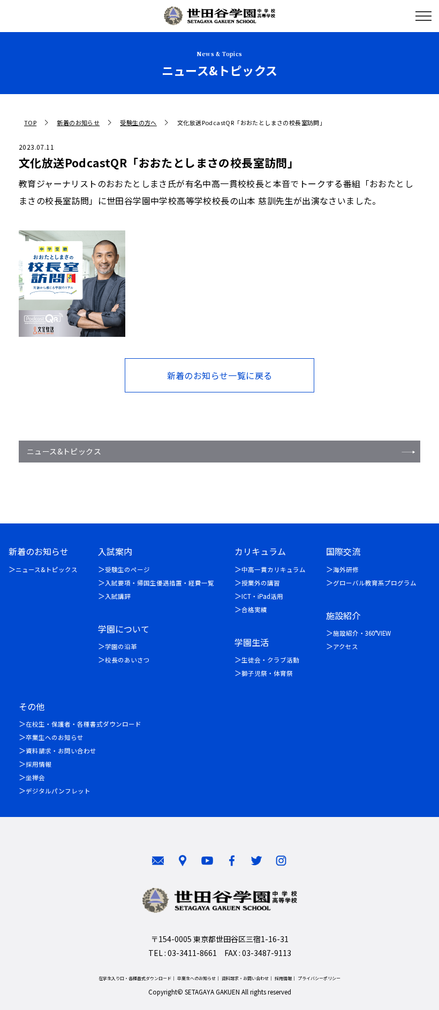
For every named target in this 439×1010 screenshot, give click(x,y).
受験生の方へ (138, 122)
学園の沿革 (121, 646)
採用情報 (38, 764)
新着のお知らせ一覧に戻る (220, 375)
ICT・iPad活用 (262, 596)
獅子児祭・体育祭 (267, 673)
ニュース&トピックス (64, 451)
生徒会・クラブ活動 (270, 660)
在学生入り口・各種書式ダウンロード (135, 978)
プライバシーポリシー (319, 978)
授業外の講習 (260, 583)
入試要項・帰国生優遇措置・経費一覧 (159, 583)
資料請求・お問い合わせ (61, 750)
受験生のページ (127, 569)
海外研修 (346, 569)
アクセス (345, 646)
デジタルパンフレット (58, 791)
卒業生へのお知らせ (55, 737)
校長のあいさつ (127, 660)
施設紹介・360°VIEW (362, 633)
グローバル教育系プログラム (375, 583)
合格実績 (254, 609)
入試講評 (118, 596)
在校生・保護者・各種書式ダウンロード (83, 724)
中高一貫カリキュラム (273, 569)
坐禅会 (35, 777)
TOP (30, 122)
